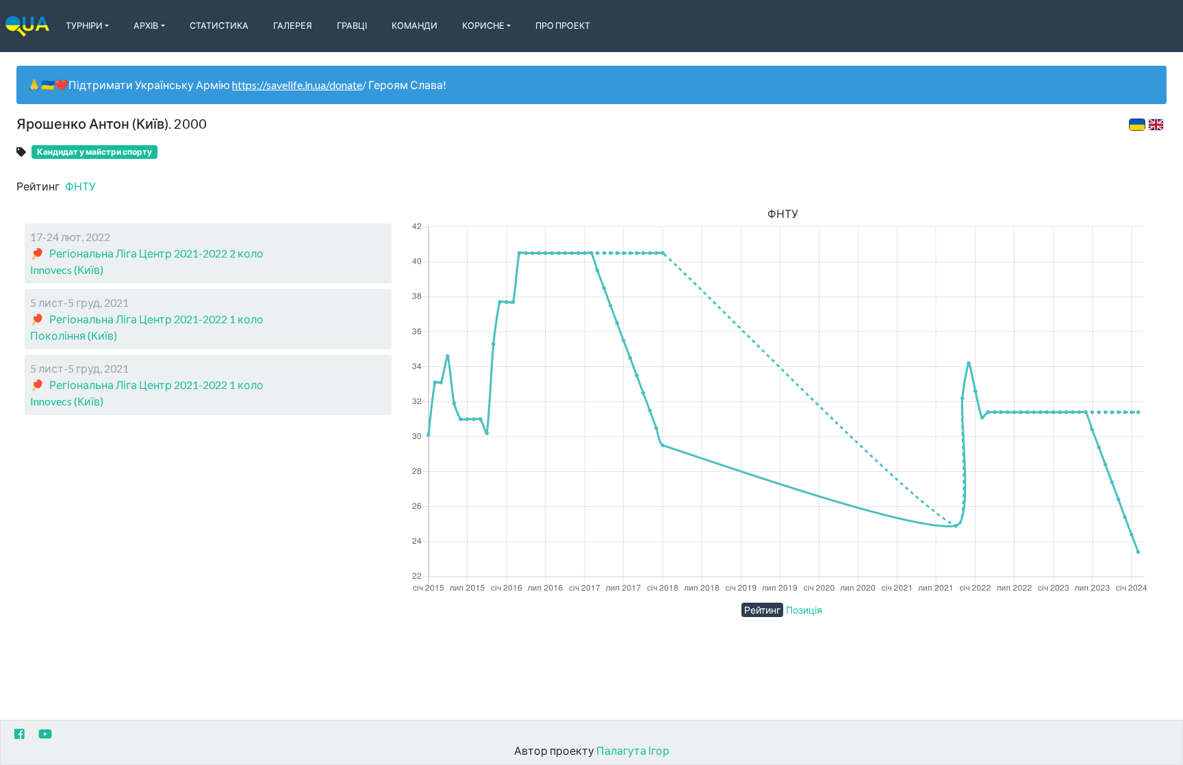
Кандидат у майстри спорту (94, 152)
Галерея (292, 25)
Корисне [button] (483, 25)
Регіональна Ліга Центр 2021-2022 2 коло (156, 253)
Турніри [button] (84, 25)
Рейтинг (762, 610)
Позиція (804, 610)
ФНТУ (80, 185)
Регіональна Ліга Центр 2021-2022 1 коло (156, 318)
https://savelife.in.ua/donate (297, 84)
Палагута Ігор (633, 750)
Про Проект (562, 25)
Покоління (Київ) (73, 335)
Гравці (352, 25)
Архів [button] (145, 25)
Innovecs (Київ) (66, 269)
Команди (414, 25)
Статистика (219, 25)
